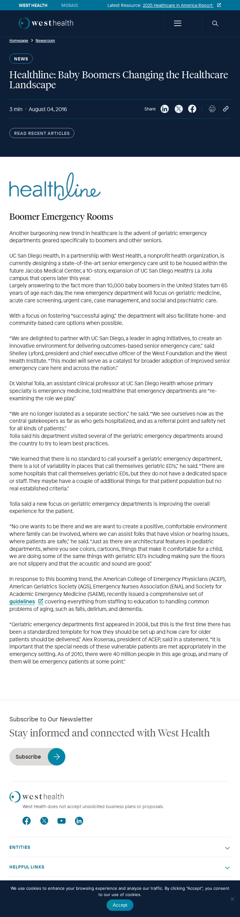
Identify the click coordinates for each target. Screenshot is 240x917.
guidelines (22, 601)
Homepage (18, 40)
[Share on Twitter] (178, 109)
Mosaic (69, 5)
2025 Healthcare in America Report (178, 5)
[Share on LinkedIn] (164, 109)
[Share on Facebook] (192, 109)
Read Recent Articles (42, 133)
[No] (232, 899)
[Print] (212, 109)
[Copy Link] (226, 109)
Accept (120, 905)
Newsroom (45, 40)
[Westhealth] (46, 29)
